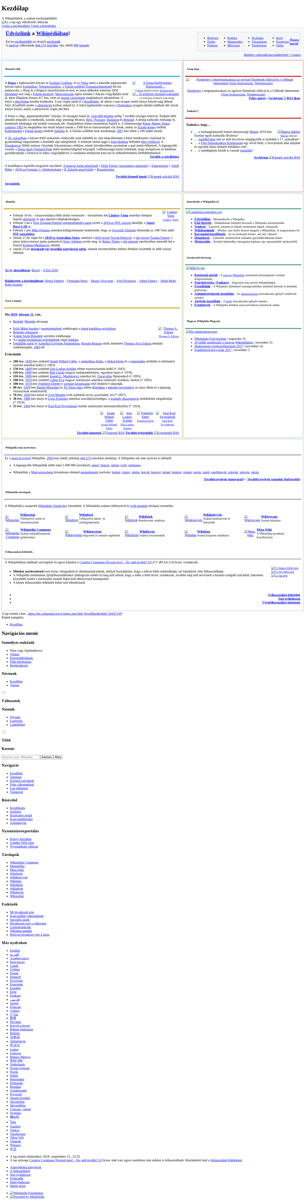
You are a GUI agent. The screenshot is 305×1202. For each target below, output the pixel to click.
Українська (18, 1134)
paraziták (246, 150)
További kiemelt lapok (131, 176)
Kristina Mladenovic (36, 245)
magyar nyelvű (21, 458)
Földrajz (212, 45)
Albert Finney (148, 281)
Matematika (235, 41)
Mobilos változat (255, 55)
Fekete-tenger (34, 131)
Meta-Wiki (264, 529)
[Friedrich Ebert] (145, 417)
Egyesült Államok (124, 230)
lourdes (33, 328)
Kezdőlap (16, 624)
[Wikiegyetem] (73, 535)
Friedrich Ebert (145, 420)
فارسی (15, 999)
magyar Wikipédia (233, 275)
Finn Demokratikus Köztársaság (222, 143)
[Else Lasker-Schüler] (127, 420)
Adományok (18, 823)
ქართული (18, 1041)
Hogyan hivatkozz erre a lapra (29, 934)
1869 (28, 369)
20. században (17, 138)
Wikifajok (146, 516)
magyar (13, 45)
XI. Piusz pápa (73, 387)
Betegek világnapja (25, 332)
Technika (258, 38)
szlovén (245, 472)
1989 (26, 398)
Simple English (20, 1098)
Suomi (14, 1003)
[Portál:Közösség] (195, 268)
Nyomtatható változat (24, 846)
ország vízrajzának (73, 98)
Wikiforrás (147, 531)
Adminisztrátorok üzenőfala (214, 293)
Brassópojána (105, 169)
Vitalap (14, 654)
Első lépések (202, 223)
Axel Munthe (56, 395)
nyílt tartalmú (139, 506)
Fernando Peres (77, 281)
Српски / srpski (20, 1109)
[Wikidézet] (71, 520)
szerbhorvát (218, 472)
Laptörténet (17, 724)
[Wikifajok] (131, 520)
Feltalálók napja (23, 343)
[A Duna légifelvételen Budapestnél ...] (155, 86)
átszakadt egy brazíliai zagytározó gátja (58, 249)
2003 (50, 458)
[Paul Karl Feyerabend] (167, 417)
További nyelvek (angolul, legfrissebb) (273, 479)
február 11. (26, 314)
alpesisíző (29, 219)
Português (16, 1083)
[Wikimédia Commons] (12, 537)
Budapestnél (167, 90)
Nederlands (17, 1064)
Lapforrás (16, 721)
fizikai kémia (115, 361)
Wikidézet (86, 515)
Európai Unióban (60, 83)
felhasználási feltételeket (226, 1160)
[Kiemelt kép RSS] (292, 98)
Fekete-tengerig (43, 94)
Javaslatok (12, 183)
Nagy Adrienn (72, 241)
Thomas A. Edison (169, 336)
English (15, 950)
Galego (15, 1010)
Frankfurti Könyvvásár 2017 (213, 350)
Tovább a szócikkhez (164, 156)
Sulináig (59, 131)
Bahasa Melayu (20, 1057)
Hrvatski (15, 1022)
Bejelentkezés (19, 665)
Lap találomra (19, 788)
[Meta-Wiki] (250, 535)
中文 (13, 1149)
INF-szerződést (23, 234)
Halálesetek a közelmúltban (24, 281)
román (187, 472)
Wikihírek (16, 885)
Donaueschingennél (99, 86)
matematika (138, 361)
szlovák (233, 472)
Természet (282, 41)
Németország (255, 94)
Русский (16, 1094)
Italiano (15, 1033)
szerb (206, 472)
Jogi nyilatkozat (289, 598)
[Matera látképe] (289, 132)
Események (202, 305)
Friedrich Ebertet (49, 383)
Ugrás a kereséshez (43, 26)
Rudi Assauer (13, 284)
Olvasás (15, 717)
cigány (126, 472)
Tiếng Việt (17, 1137)
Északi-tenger (147, 127)
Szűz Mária (20, 328)
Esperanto (16, 984)
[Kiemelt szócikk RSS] (163, 176)
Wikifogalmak (204, 230)
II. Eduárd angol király (79, 169)
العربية (14, 954)
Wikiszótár (27, 515)
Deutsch (15, 977)
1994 (26, 406)
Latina (14, 1049)
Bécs (89, 120)
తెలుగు (14, 1116)
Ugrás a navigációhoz (16, 26)
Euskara (15, 995)
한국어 (15, 1045)
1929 (26, 387)
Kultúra (232, 38)
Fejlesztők (16, 1178)
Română (15, 1087)
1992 (19, 127)
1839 (28, 361)
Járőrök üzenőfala (207, 301)
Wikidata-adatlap (21, 931)
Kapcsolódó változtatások (27, 916)
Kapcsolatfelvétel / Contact (283, 55)
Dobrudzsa (124, 105)
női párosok (130, 241)
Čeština (15, 969)
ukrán (255, 472)
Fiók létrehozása (20, 662)
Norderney (194, 90)
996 (75, 45)
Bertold (18, 321)
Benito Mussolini (48, 387)
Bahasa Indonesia (21, 1029)
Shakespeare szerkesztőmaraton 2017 (218, 346)
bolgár (116, 472)
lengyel (156, 472)
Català (14, 965)
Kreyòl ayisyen (20, 1025)
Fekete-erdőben (75, 86)
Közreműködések (21, 658)
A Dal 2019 (50, 270)
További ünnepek (89, 433)
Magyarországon (42, 472)
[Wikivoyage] (252, 520)
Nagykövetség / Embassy (211, 282)
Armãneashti (18, 1090)
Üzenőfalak (202, 286)
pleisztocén (44, 105)
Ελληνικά (16, 980)
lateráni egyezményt (121, 387)
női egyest (142, 237)
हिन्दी (13, 1018)
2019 (13, 314)
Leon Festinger (58, 398)
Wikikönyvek (212, 515)
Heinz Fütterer (54, 281)
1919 (28, 380)
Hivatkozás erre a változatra (28, 923)
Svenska (15, 1113)
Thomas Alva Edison (137, 343)
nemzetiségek (89, 472)
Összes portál (294, 41)
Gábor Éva (57, 380)
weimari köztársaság (76, 383)
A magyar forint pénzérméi (80, 166)
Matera (284, 135)
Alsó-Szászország (233, 94)
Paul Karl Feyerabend (62, 406)
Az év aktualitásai (17, 270)
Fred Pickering (126, 281)
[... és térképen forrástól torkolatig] (156, 94)
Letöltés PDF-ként (22, 843)
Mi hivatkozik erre (22, 912)
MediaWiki (17, 866)
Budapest (113, 120)
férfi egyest (102, 237)
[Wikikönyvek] (193, 520)
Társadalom (259, 41)
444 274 (40, 45)
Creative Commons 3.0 (115, 562)
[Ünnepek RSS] (113, 433)
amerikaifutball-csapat (77, 223)
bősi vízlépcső (150, 141)
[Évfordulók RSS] (166, 433)
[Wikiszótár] (12, 520)
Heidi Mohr (168, 281)
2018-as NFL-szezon (117, 223)
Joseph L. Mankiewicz (64, 376)
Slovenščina (18, 1105)
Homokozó (202, 237)
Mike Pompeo (41, 230)
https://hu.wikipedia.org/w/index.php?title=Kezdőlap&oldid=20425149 (75, 613)
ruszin (197, 472)
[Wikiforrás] (132, 535)
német (115, 465)
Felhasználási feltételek (284, 595)
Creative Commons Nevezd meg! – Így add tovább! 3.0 (65, 1160)
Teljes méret (257, 98)
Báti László (57, 372)
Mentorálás (202, 241)
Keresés (8, 748)
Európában (30, 86)
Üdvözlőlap (202, 219)
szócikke (52, 45)
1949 (26, 395)
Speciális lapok (20, 919)
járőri (229, 301)
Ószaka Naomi (159, 237)
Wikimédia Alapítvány (52, 506)
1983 (37, 347)
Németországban (50, 86)
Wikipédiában (52, 33)
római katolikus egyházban (98, 328)
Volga (84, 83)
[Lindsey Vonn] (170, 216)
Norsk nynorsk (19, 1068)
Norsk (14, 1072)
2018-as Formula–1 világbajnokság (38, 169)
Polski (14, 1075)
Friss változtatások (22, 784)
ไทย (13, 1122)
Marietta (29, 321)
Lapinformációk (20, 927)
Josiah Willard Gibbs (63, 361)
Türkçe (14, 1130)
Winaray (15, 1145)
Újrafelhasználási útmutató (281, 602)
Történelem (259, 45)
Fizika (211, 41)
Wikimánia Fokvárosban (210, 338)
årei (42, 219)
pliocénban (22, 101)
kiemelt (84, 45)
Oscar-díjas (104, 376)
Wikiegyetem (92, 531)
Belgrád (128, 120)
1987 (119, 131)
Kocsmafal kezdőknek (209, 234)
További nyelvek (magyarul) (223, 479)
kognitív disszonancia (125, 398)
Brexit (36, 270)
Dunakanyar (13, 145)
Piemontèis (17, 1079)
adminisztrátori (250, 293)
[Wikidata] (190, 535)
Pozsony (99, 120)
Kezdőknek (17, 808)
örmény (177, 472)
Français (15, 1007)
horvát (145, 472)
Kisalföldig (91, 101)
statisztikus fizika (92, 361)
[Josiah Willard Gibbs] (109, 420)
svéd (124, 465)
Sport (279, 38)
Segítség (200, 226)
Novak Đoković (121, 237)
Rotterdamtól (13, 131)
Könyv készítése (21, 839)
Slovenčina (17, 1102)
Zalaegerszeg (159, 166)
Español (15, 988)
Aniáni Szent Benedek (28, 336)
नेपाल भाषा (16, 1060)
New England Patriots (47, 223)
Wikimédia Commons (35, 529)
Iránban (73, 340)
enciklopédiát (23, 41)
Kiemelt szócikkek (22, 781)
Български (17, 962)
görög (135, 472)
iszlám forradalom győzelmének (39, 340)
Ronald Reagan (91, 343)
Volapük (15, 1141)
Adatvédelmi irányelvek (25, 1167)
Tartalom (16, 777)
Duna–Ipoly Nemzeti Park (35, 149)
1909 (28, 372)
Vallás (280, 45)
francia (104, 465)
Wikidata (203, 531)
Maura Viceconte (102, 281)
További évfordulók (139, 433)
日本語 (15, 1037)
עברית (14, 1014)
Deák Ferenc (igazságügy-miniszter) (124, 166)
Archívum (275, 98)
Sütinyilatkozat (19, 1182)
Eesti (13, 992)
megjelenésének (51, 328)
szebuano (134, 465)
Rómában (98, 387)
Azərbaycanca (19, 958)
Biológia (212, 38)
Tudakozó (16, 792)
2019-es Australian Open (62, 237)
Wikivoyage (269, 516)
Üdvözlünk (18, 33)
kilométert (11, 94)
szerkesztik (53, 41)
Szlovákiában (119, 141)
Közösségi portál (205, 275)
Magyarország (64, 94)
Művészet (233, 45)
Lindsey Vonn (170, 219)
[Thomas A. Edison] (168, 332)
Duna (140, 90)
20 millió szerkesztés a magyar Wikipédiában (223, 342)
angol (95, 465)
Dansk (14, 973)
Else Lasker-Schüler (63, 369)
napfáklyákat (207, 139)
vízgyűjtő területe (102, 116)
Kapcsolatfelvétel (21, 819)
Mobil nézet (18, 1186)
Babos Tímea (111, 241)
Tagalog (15, 1126)
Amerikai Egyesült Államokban (59, 343)
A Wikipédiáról (20, 1171)
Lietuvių (15, 1053)
